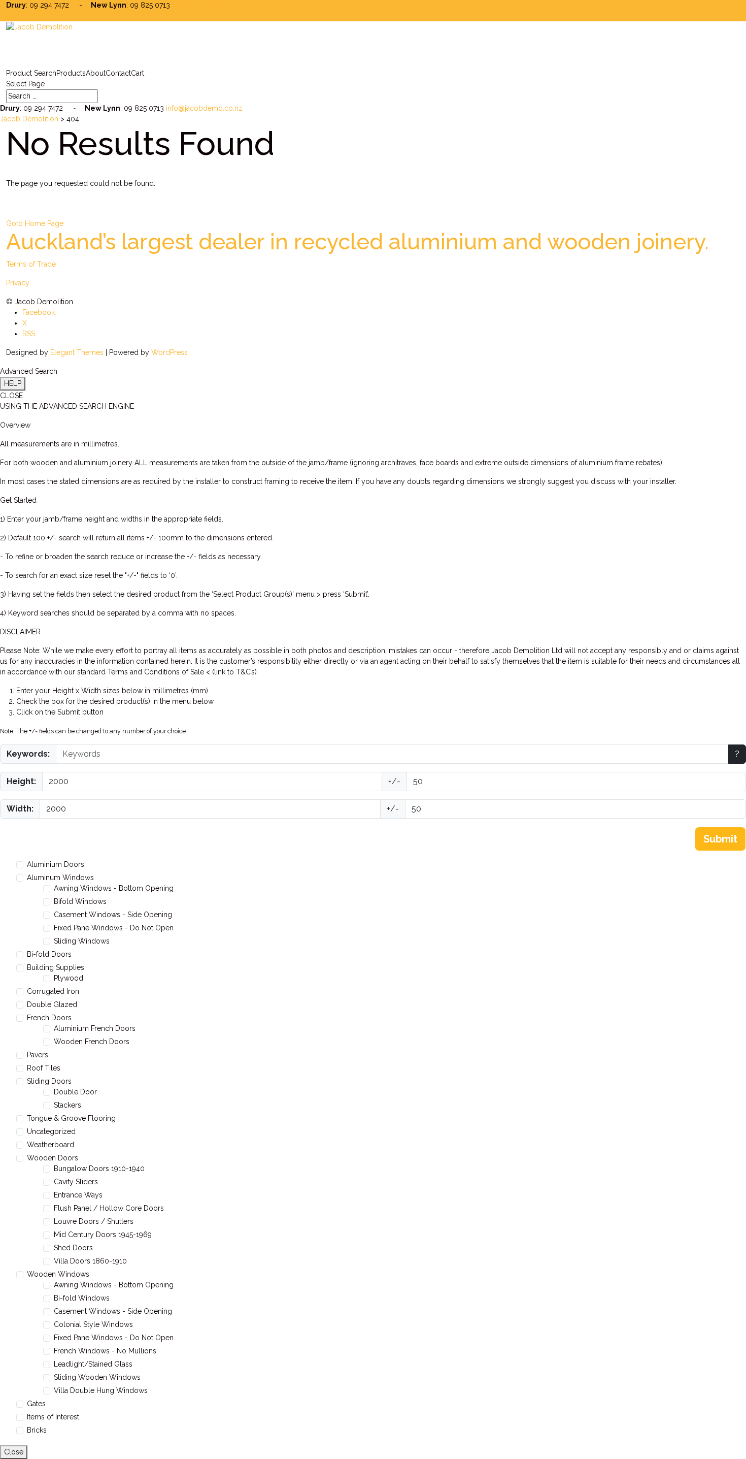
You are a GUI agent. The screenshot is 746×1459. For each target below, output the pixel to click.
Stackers (67, 1105)
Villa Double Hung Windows (101, 1390)
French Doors (49, 1018)
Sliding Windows (82, 941)
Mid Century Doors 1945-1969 (103, 1234)
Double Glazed (52, 1004)
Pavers (37, 1055)
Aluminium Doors (55, 864)
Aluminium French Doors (94, 1028)
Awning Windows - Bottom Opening (114, 888)
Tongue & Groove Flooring (71, 1118)
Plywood (68, 978)
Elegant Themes (77, 352)
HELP (12, 383)
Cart (137, 73)
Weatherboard (50, 1145)
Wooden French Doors (91, 1041)
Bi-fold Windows (82, 1298)
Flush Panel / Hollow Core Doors (109, 1208)
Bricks (37, 1430)
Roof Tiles (43, 1068)
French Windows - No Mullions (105, 1351)
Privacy (17, 283)
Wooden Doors (52, 1158)
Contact (118, 73)
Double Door (75, 1092)
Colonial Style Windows (93, 1324)
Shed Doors (73, 1248)
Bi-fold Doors (49, 954)
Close (13, 1452)
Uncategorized (51, 1131)
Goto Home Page (34, 223)
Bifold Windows (80, 901)
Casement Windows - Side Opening (113, 915)
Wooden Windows (58, 1274)
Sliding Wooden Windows (97, 1377)
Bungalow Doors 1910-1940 (99, 1168)
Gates (36, 1404)
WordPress (169, 352)
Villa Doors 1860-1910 (90, 1261)
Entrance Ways (78, 1195)
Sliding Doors (49, 1081)
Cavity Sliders (76, 1182)
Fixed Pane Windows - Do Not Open (114, 928)
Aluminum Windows (60, 877)
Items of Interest (53, 1417)
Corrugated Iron (53, 991)
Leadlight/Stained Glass (93, 1364)
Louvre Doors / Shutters (93, 1221)
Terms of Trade (31, 264)
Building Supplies (55, 967)
